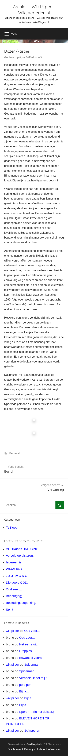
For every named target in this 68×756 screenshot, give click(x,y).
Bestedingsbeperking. (21, 603)
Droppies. (26, 651)
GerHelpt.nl (34, 744)
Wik (40, 57)
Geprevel (14, 453)
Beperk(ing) (14, 596)
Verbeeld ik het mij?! (33, 678)
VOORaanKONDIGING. (22, 549)
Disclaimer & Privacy (20, 749)
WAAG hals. (14, 569)
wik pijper (12, 631)
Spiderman (31, 664)
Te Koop (11, 527)
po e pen (25, 685)
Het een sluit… (29, 644)
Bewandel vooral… (32, 658)
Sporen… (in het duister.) (36, 712)
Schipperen (32, 730)
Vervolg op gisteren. (20, 555)
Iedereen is (13, 562)
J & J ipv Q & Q (16, 576)
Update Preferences (48, 749)
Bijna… (24, 691)
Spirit (9, 609)
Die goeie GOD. (17, 582)
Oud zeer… (14, 589)
